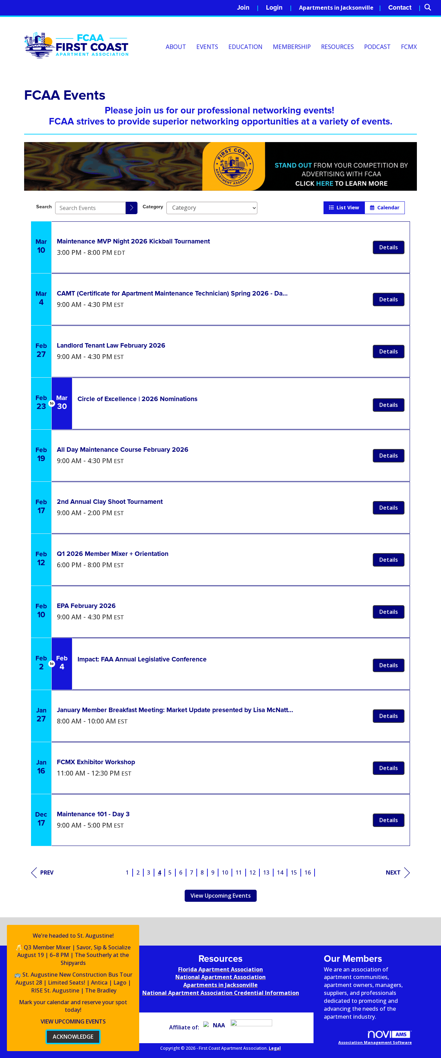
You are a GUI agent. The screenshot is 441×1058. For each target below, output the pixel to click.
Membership (292, 47)
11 (239, 872)
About (176, 47)
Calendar (387, 207)
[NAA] (216, 1027)
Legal (275, 1048)
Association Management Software (375, 1042)
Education (245, 47)
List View (346, 207)
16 (308, 872)
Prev (46, 872)
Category (153, 207)
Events (207, 47)
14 (280, 872)
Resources (337, 47)
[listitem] (248, 7)
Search (44, 207)
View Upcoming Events (221, 895)
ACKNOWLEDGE (73, 1036)
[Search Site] (430, 7)
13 (266, 872)
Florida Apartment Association (220, 969)
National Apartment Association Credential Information (220, 993)
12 (252, 872)
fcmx (409, 47)
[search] (131, 208)
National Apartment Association (220, 977)
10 (225, 872)
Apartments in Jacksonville (336, 7)
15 (294, 872)
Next (393, 872)
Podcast (377, 47)
